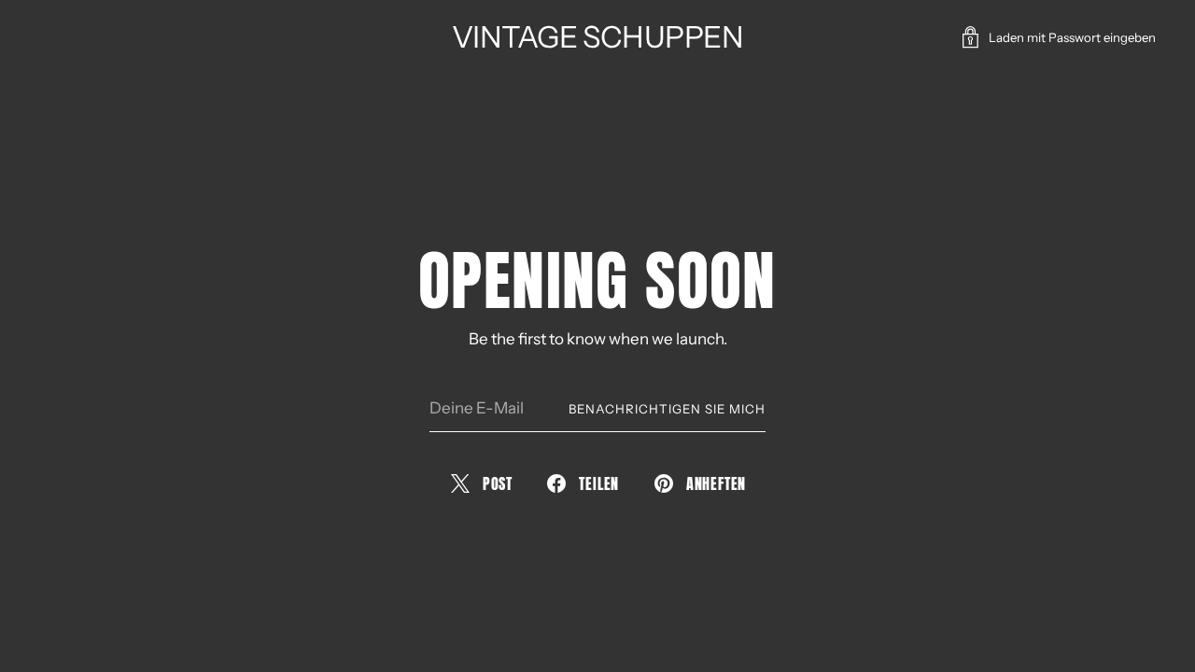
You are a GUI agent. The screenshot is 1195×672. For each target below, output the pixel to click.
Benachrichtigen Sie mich (667, 408)
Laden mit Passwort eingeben (1072, 37)
